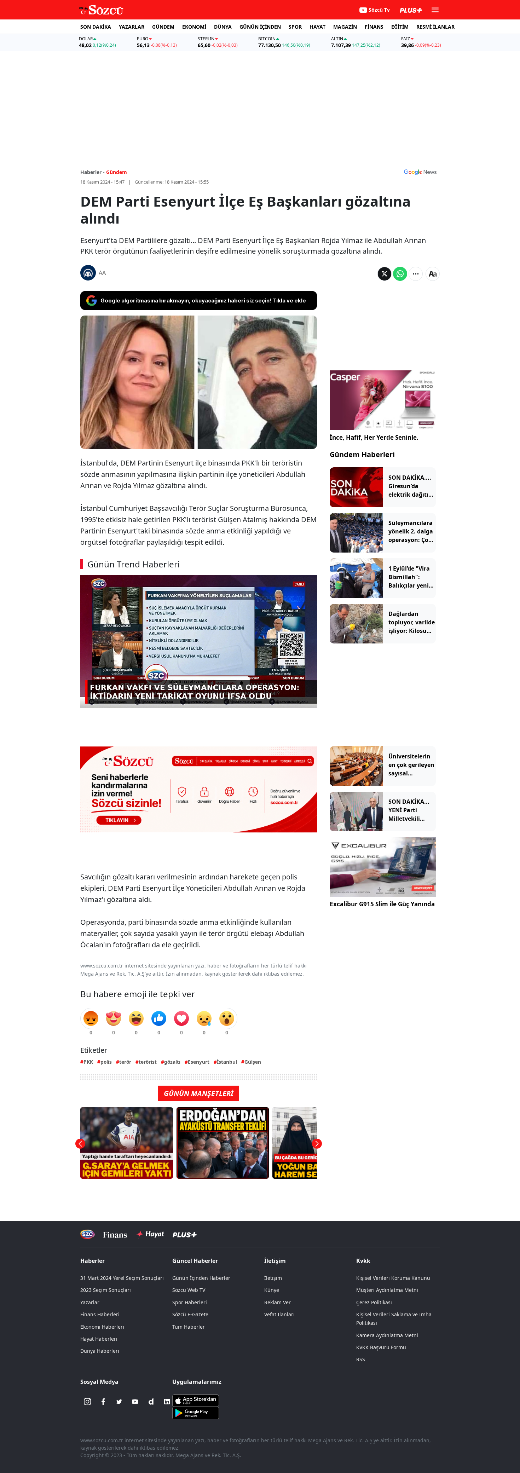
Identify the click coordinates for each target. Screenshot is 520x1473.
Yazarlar (89, 1302)
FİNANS (374, 26)
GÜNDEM (163, 26)
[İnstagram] (87, 1401)
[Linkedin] (167, 1401)
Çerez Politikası (374, 1302)
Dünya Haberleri (99, 1350)
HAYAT (317, 26)
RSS (360, 1359)
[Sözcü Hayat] (149, 1234)
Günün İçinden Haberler (201, 1278)
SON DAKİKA (95, 26)
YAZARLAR (131, 26)
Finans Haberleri (100, 1314)
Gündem (116, 172)
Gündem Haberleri (362, 454)
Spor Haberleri (189, 1302)
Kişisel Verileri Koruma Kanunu (393, 1278)
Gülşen (252, 1061)
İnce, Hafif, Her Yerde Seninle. (374, 437)
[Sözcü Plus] (185, 1234)
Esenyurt (198, 1061)
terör (125, 1061)
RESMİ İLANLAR (435, 26)
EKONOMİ (194, 26)
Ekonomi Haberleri (102, 1326)
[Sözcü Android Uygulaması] (195, 1412)
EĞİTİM (400, 26)
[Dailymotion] (151, 1401)
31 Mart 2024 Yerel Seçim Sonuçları (122, 1278)
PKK (88, 1061)
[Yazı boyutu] (433, 274)
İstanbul (227, 1061)
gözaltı (172, 1061)
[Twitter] (119, 1401)
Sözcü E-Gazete (190, 1314)
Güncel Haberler (195, 1261)
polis (106, 1061)
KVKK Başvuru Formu (381, 1347)
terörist (148, 1061)
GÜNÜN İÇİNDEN (260, 26)
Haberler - (92, 172)
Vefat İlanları (279, 1314)
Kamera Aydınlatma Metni (387, 1335)
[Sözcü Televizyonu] (87, 1234)
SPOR (295, 26)
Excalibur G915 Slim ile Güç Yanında (382, 904)
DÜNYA (223, 26)
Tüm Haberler (188, 1326)
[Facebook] (103, 1401)
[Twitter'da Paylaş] (384, 274)
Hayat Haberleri (98, 1338)
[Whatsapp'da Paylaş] (400, 274)
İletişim (273, 1278)
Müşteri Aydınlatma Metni (387, 1290)
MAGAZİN (345, 26)
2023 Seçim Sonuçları (105, 1290)
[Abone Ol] (420, 172)
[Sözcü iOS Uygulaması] (195, 1400)
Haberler (92, 1261)
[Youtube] (135, 1401)
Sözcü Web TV (188, 1290)
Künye (271, 1290)
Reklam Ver (277, 1302)
